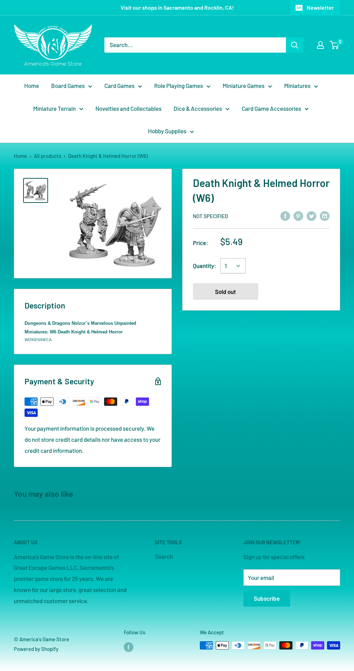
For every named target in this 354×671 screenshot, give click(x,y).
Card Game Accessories (271, 108)
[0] (334, 45)
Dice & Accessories (198, 108)
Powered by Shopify (36, 649)
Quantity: (204, 265)
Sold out (225, 291)
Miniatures (297, 85)
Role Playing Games (178, 85)
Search (164, 556)
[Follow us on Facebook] (128, 646)
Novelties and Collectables (128, 108)
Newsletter (320, 7)
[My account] (320, 45)
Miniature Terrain (54, 108)
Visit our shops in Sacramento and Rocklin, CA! (177, 7)
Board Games (68, 85)
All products (47, 156)
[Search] (294, 45)
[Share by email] (324, 215)
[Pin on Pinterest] (298, 215)
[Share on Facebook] (285, 215)
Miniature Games (243, 85)
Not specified (210, 216)
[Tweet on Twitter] (311, 215)
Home (31, 85)
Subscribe (267, 598)
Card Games (119, 85)
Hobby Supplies (167, 130)
